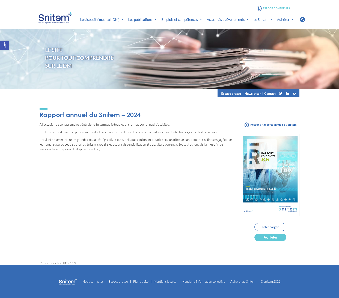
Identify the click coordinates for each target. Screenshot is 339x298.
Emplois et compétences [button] (179, 19)
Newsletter (253, 93)
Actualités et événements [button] (226, 19)
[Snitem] (55, 17)
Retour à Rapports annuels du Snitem (273, 124)
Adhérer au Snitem (242, 281)
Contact (270, 93)
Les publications (140, 19)
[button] (4, 45)
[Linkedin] (287, 93)
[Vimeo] (294, 93)
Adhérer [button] (283, 19)
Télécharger (270, 227)
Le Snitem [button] (261, 19)
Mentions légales (165, 281)
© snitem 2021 (270, 281)
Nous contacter (92, 281)
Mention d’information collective (203, 281)
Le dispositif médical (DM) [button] (99, 19)
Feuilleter (270, 237)
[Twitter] (280, 93)
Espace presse (231, 93)
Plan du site (140, 281)
